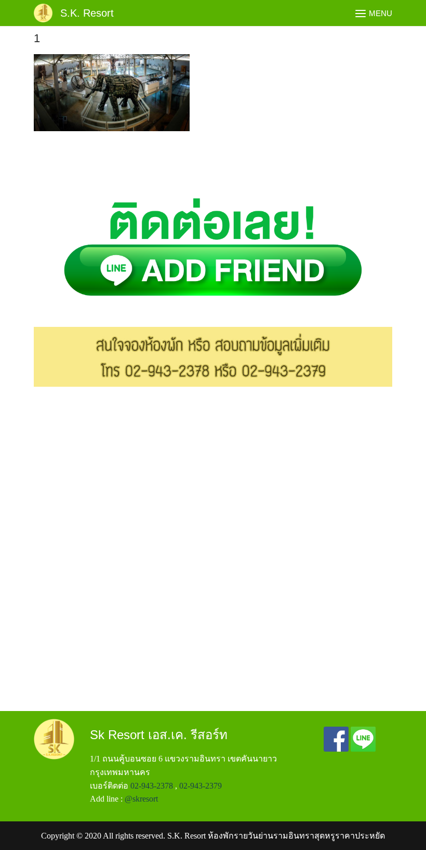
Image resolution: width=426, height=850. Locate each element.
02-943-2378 (151, 785)
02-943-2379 (200, 785)
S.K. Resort (87, 13)
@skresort (141, 798)
